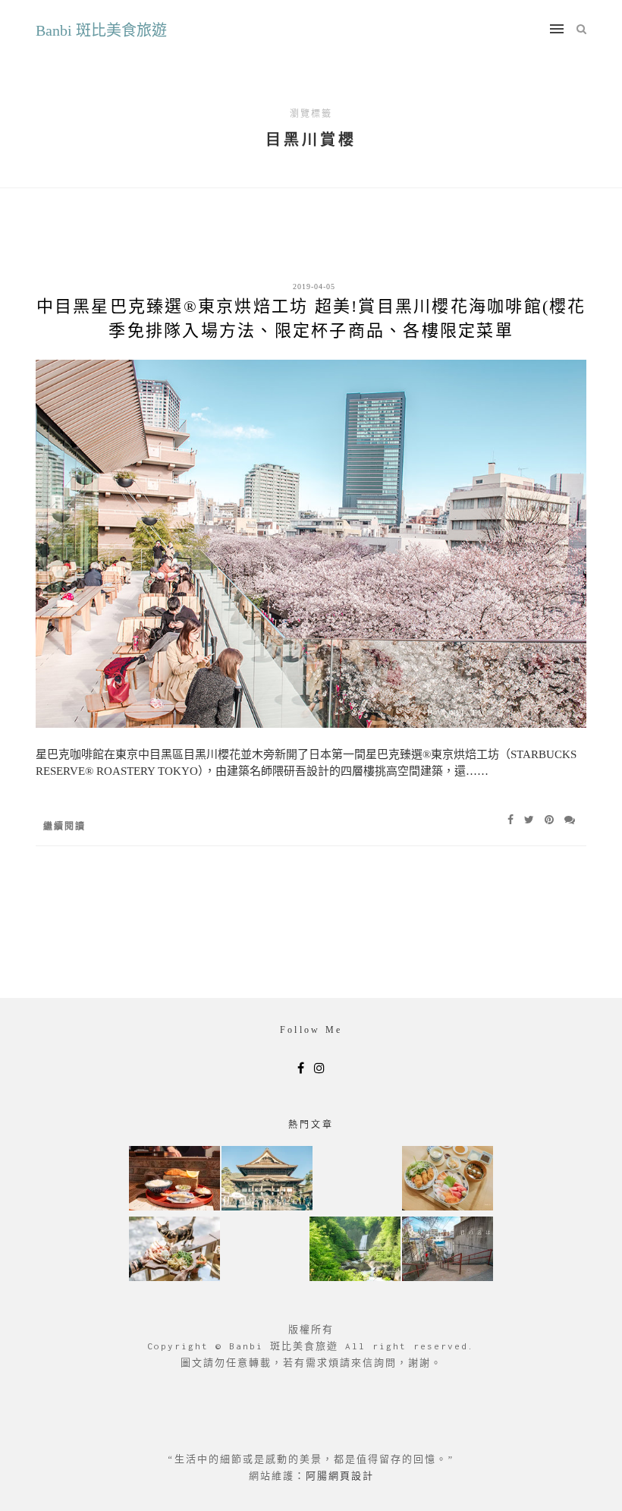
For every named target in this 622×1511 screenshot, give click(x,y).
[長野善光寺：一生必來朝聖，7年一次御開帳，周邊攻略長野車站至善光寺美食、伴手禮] (267, 1180)
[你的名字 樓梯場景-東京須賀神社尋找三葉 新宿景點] (447, 1250)
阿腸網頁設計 (340, 1476)
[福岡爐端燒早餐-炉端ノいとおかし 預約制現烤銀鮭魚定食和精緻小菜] (174, 1180)
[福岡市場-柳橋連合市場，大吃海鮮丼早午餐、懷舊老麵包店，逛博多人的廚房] (447, 1180)
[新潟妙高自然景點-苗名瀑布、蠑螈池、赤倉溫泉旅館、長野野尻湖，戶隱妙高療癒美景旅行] (355, 1250)
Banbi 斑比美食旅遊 (101, 30)
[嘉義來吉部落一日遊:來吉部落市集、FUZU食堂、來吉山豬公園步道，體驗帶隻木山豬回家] (174, 1250)
